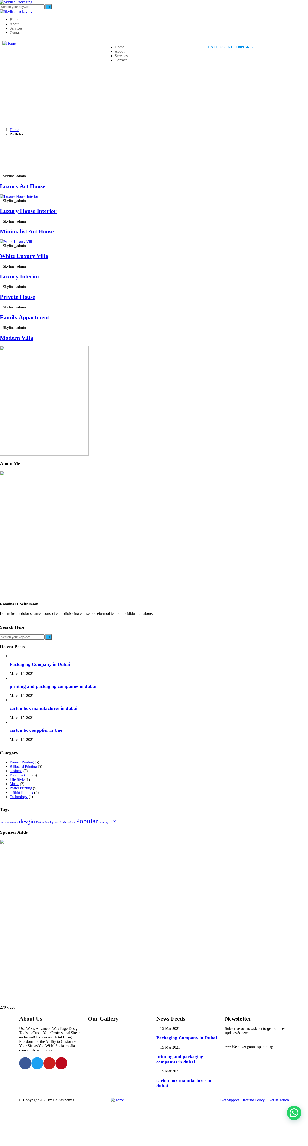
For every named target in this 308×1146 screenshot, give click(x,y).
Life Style (17, 779)
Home (14, 130)
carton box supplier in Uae (36, 730)
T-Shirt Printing (21, 792)
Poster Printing (21, 788)
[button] (294, 1113)
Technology (19, 797)
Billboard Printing (23, 766)
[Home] (9, 43)
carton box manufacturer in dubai (43, 708)
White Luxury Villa (24, 256)
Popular (87, 821)
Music (14, 784)
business (16, 771)
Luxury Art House (22, 186)
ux (112, 821)
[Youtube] (49, 1063)
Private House (17, 297)
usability (103, 822)
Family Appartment (24, 317)
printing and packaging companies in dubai (53, 686)
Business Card (21, 775)
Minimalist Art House (27, 231)
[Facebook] (25, 1063)
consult (14, 822)
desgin (27, 821)
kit (73, 822)
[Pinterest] (61, 1063)
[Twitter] (37, 1063)
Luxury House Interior (28, 211)
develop (49, 822)
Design (40, 822)
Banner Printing (22, 762)
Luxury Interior (20, 276)
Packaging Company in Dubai (40, 664)
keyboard (65, 822)
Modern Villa (16, 338)
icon (57, 822)
